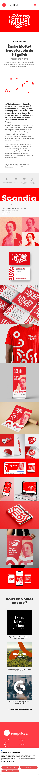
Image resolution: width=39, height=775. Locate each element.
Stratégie (23, 41)
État (15, 106)
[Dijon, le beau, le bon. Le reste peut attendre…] (19, 622)
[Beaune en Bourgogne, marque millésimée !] (19, 654)
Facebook (22, 744)
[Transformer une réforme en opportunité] (19, 687)
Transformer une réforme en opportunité (19, 702)
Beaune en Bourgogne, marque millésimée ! (19, 670)
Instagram (22, 740)
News (5, 744)
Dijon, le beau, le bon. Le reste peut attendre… (19, 638)
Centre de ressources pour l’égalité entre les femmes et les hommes (19, 115)
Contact (6, 746)
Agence (6, 742)
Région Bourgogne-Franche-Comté (18, 105)
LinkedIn (22, 742)
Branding (16, 41)
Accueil (6, 740)
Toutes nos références (21, 709)
